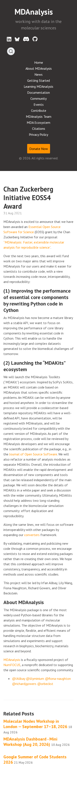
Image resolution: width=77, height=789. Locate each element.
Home (38, 62)
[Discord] (26, 39)
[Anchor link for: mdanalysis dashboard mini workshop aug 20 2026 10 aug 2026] (5, 749)
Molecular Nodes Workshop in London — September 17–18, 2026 (37, 726)
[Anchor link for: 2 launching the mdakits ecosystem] (29, 369)
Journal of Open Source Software (33, 454)
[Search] (11, 51)
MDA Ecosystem (38, 122)
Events (39, 104)
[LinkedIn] (9, 39)
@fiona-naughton (58, 678)
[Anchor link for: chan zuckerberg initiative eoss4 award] (25, 205)
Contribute (38, 110)
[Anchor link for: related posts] (36, 713)
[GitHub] (35, 39)
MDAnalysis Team (38, 116)
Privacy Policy (38, 134)
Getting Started (38, 80)
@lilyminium (35, 678)
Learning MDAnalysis (38, 86)
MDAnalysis (35, 12)
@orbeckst (45, 684)
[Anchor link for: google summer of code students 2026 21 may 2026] (36, 762)
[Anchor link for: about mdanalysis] (46, 602)
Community (38, 98)
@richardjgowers (24, 684)
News (38, 74)
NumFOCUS (11, 665)
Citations (38, 128)
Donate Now (38, 149)
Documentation (38, 92)
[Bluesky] (17, 39)
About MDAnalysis (38, 68)
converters (32, 535)
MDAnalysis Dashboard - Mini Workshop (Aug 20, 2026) (36, 741)
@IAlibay (18, 678)
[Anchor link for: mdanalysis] (59, 11)
